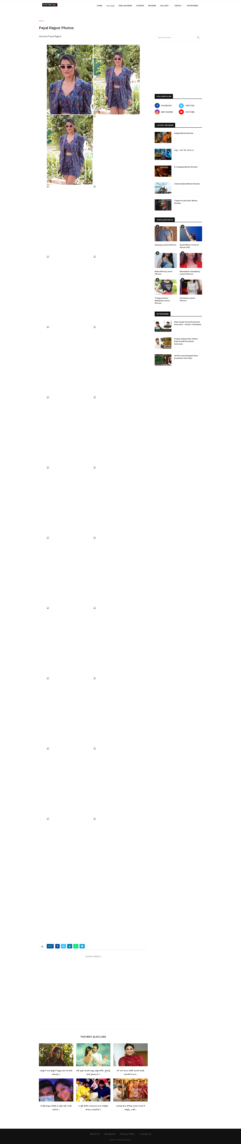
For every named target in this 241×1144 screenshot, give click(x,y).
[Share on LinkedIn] (69, 946)
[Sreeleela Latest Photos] (191, 287)
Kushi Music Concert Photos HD (189, 246)
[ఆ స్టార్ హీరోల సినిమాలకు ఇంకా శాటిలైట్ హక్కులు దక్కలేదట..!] (93, 1089)
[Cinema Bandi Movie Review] (163, 188)
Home (99, 5)
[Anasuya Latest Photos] (166, 233)
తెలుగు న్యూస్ (110, 5)
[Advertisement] (93, 918)
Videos (177, 5)
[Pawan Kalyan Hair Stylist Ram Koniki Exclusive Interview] (163, 343)
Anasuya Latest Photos (165, 245)
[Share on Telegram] (82, 946)
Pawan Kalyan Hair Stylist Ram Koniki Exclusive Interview (186, 341)
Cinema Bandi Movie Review (187, 183)
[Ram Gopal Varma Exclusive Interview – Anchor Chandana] (163, 326)
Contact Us (145, 1133)
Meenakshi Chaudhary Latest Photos (190, 272)
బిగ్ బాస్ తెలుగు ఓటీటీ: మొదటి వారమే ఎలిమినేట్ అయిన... (130, 1072)
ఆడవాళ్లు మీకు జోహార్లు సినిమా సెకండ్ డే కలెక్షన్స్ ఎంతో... (130, 1107)
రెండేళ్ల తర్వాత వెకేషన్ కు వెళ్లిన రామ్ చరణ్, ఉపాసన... (56, 1107)
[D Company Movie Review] (163, 171)
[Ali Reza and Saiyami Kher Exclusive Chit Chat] (163, 359)
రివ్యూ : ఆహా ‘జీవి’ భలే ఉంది (184, 150)
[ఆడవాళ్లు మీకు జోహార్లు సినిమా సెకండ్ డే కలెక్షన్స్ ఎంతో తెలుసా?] (130, 1089)
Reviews (152, 5)
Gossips (140, 5)
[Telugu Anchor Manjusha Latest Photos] (166, 287)
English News (125, 5)
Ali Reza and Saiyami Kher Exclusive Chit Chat (186, 356)
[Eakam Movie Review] (163, 137)
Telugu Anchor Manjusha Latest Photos (162, 300)
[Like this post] (51, 946)
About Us (95, 1133)
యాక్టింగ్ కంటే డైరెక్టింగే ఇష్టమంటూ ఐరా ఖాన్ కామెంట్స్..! (56, 1072)
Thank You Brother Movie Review (185, 201)
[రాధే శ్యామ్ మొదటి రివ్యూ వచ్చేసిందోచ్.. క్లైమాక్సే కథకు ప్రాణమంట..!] (93, 1054)
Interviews (192, 5)
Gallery (164, 5)
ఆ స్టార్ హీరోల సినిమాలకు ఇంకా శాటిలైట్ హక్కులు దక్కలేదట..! (93, 1107)
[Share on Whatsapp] (75, 946)
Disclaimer (109, 1133)
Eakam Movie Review (183, 133)
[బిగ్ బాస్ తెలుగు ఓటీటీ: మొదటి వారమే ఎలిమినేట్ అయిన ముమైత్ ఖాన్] (130, 1054)
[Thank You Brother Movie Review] (163, 204)
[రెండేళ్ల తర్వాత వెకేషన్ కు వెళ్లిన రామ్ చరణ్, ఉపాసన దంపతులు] (56, 1089)
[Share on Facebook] (57, 946)
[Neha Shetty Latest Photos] (166, 260)
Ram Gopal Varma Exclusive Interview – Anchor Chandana (187, 323)
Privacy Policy (127, 1133)
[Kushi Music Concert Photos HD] (191, 233)
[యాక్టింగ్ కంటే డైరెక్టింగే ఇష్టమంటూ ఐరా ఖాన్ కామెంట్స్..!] (56, 1054)
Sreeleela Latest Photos (187, 299)
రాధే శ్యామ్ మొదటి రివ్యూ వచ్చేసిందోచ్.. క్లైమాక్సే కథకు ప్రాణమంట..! (93, 1072)
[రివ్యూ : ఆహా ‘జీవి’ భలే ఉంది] (163, 154)
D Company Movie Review (185, 167)
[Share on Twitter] (63, 946)
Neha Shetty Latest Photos (164, 272)
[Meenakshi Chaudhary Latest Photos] (191, 260)
